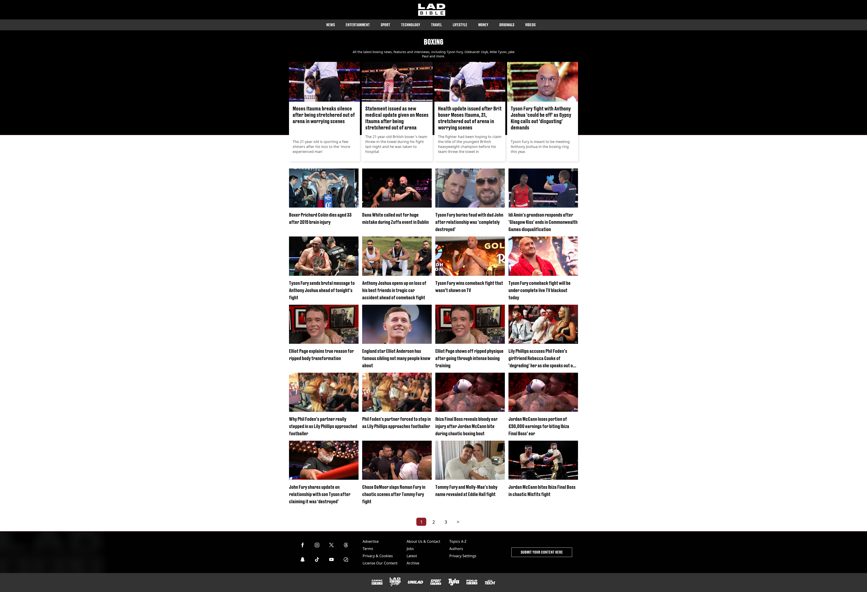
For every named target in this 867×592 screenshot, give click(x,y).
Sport (385, 24)
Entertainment (358, 24)
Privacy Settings (462, 555)
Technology (410, 24)
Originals (506, 24)
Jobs (410, 548)
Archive (413, 563)
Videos (530, 24)
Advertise (371, 541)
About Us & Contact (423, 541)
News (330, 24)
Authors (456, 548)
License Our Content (380, 563)
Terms (368, 548)
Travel (436, 24)
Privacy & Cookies (378, 555)
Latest (412, 555)
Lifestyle (460, 24)
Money (483, 24)
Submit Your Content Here (542, 552)
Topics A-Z (457, 541)
